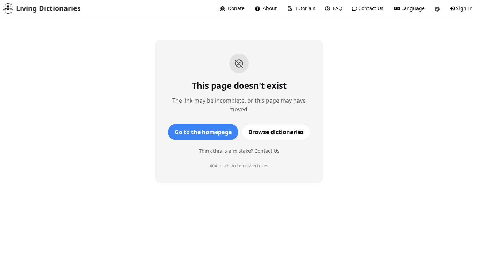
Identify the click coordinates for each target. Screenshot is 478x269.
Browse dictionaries (276, 132)
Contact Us (267, 150)
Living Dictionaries (48, 8)
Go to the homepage (203, 132)
